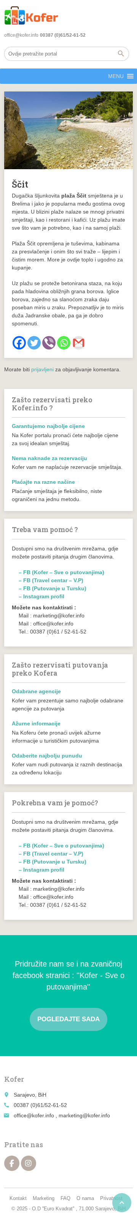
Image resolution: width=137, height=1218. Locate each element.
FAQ (65, 1198)
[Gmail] (78, 342)
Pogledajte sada (68, 1019)
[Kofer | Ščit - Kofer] (31, 15)
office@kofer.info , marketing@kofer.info (62, 1115)
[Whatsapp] (63, 342)
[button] (116, 76)
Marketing (43, 1198)
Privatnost (111, 1198)
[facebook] (11, 1163)
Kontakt (18, 1198)
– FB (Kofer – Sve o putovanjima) (61, 572)
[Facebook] (19, 342)
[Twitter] (34, 342)
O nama (85, 1198)
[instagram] (28, 1163)
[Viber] (49, 342)
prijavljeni (42, 369)
